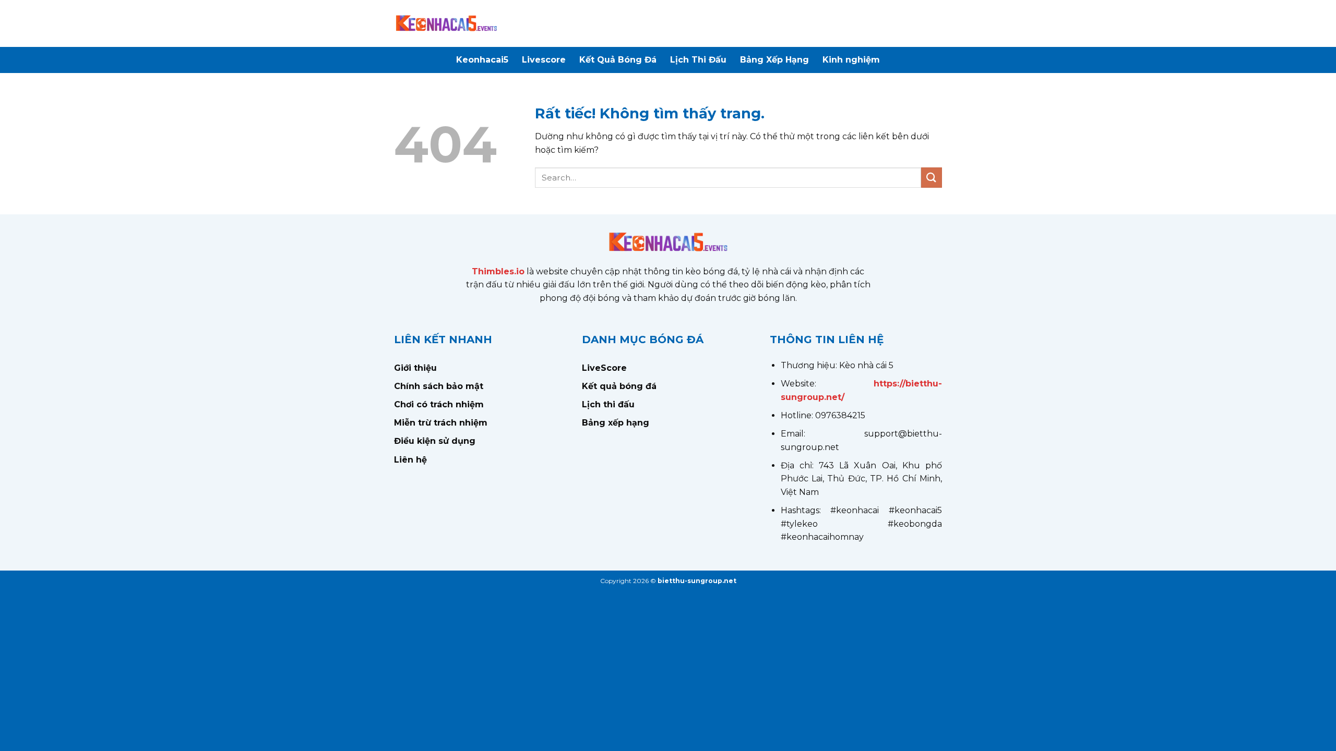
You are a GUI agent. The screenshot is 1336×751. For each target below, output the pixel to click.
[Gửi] (931, 177)
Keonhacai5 (482, 60)
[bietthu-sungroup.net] (446, 23)
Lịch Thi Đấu (698, 60)
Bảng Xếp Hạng (774, 60)
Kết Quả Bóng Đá (618, 60)
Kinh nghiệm (851, 60)
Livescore (544, 60)
